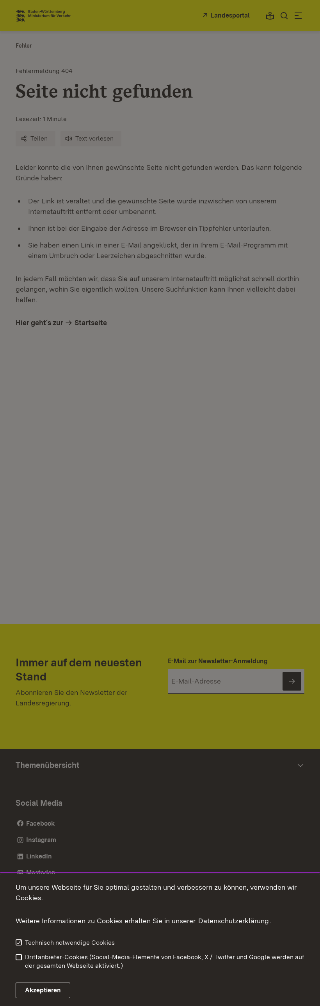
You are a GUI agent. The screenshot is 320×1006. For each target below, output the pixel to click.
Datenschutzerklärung (233, 921)
